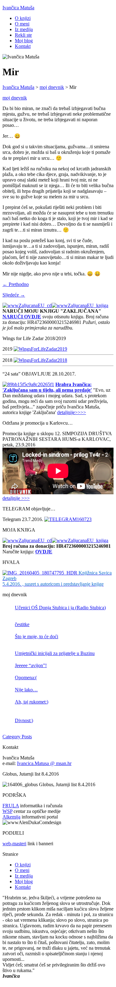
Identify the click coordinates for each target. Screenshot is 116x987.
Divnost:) (24, 720)
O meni (22, 23)
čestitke (22, 624)
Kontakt (23, 46)
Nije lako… (26, 689)
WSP (7, 811)
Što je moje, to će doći (36, 636)
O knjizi (23, 18)
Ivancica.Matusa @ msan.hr (44, 763)
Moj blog (24, 40)
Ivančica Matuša (18, 7)
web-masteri (14, 843)
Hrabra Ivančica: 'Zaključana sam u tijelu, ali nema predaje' (47, 387)
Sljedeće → (13, 294)
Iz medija (24, 29)
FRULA (10, 805)
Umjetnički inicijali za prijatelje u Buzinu (55, 653)
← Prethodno (15, 284)
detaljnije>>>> (71, 412)
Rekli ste (23, 35)
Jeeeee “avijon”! (31, 665)
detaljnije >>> (16, 498)
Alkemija (11, 816)
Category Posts (17, 736)
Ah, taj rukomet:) (31, 701)
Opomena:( (26, 677)
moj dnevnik (14, 97)
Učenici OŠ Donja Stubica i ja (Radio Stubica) (60, 607)
